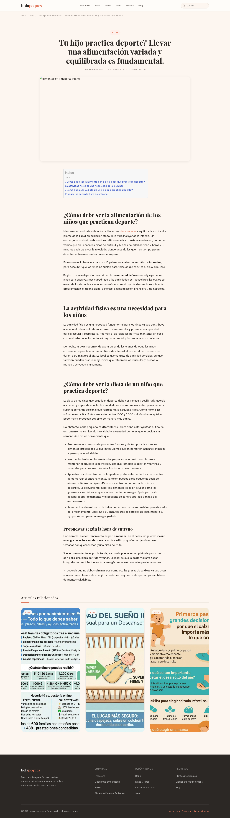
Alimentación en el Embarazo (110, 793)
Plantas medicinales (186, 776)
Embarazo (85, 5)
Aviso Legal (174, 811)
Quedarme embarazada (107, 781)
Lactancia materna (145, 787)
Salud (118, 5)
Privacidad (187, 811)
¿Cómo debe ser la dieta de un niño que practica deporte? (99, 190)
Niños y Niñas (142, 781)
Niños (108, 5)
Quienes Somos (201, 811)
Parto (98, 787)
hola (31, 5)
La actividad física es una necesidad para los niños (94, 185)
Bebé (97, 5)
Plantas (130, 5)
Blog (140, 5)
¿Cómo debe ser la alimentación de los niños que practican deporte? (105, 181)
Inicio (23, 15)
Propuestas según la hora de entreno (86, 194)
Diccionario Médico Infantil (190, 781)
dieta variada (127, 231)
